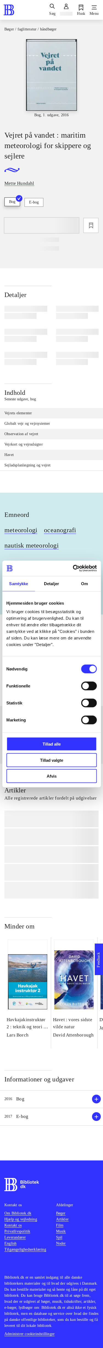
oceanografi (60, 530)
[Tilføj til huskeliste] (91, 225)
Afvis (52, 776)
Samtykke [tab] (18, 583)
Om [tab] (84, 583)
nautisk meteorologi (31, 545)
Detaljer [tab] (51, 583)
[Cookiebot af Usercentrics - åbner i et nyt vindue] (73, 568)
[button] (51, 1099)
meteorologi (20, 530)
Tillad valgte (51, 760)
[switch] (89, 686)
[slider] (51, 80)
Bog (12, 202)
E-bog (34, 202)
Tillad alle (52, 744)
